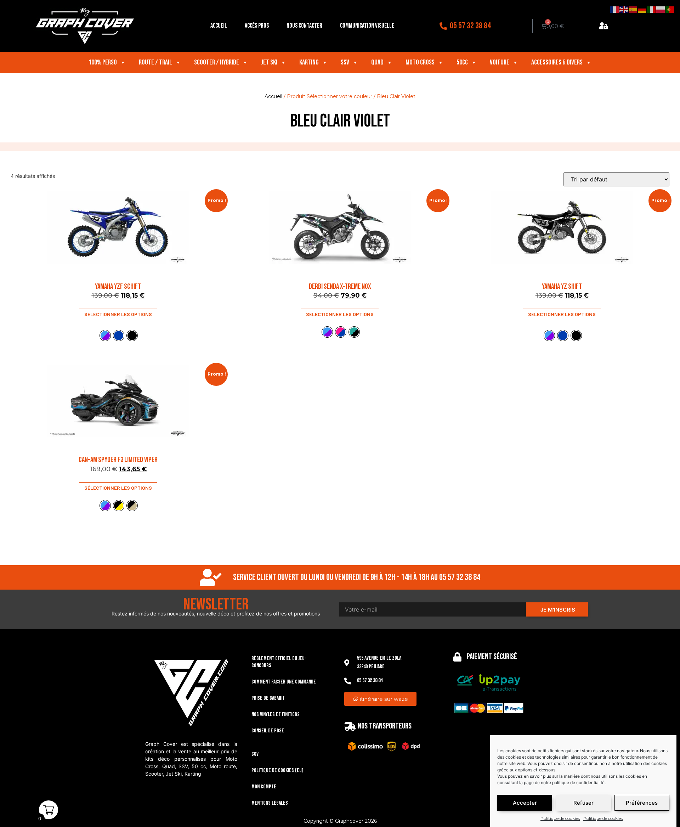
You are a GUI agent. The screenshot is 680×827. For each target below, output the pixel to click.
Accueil (218, 25)
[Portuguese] (670, 9)
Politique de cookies (560, 818)
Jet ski (269, 62)
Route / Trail (155, 62)
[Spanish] (633, 9)
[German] (642, 9)
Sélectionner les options (118, 314)
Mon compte (263, 786)
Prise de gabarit (268, 698)
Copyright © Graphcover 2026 (340, 821)
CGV (255, 754)
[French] (614, 9)
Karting (309, 62)
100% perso (103, 62)
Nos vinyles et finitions (275, 714)
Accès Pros (257, 25)
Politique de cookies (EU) (277, 770)
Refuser (583, 802)
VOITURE (499, 62)
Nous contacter (304, 25)
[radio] (105, 335)
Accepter (525, 802)
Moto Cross (420, 62)
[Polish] (660, 9)
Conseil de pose (267, 730)
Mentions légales (269, 803)
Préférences (642, 802)
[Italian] (651, 9)
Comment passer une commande (283, 682)
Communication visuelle (367, 25)
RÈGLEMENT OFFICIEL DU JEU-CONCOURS (279, 662)
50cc (462, 62)
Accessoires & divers (557, 62)
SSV (345, 62)
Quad (377, 62)
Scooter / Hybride (216, 62)
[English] (624, 9)
